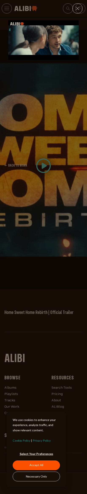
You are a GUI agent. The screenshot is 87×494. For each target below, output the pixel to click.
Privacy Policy (42, 440)
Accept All (36, 465)
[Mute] (59, 56)
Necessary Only (36, 476)
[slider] (39, 56)
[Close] (77, 8)
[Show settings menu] (67, 56)
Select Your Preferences (36, 454)
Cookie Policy (21, 440)
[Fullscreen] (75, 56)
